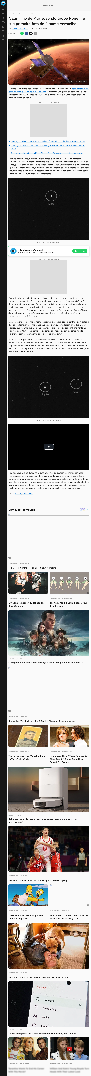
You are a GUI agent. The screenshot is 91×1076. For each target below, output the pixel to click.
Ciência (25, 14)
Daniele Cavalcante (20, 28)
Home (10, 14)
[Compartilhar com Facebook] (26, 33)
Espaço (32, 14)
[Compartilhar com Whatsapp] (22, 33)
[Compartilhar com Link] (35, 33)
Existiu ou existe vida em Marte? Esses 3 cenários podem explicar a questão (47, 153)
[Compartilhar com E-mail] (31, 33)
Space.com (27, 493)
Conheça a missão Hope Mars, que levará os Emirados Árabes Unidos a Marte (48, 141)
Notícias (17, 14)
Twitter (18, 493)
